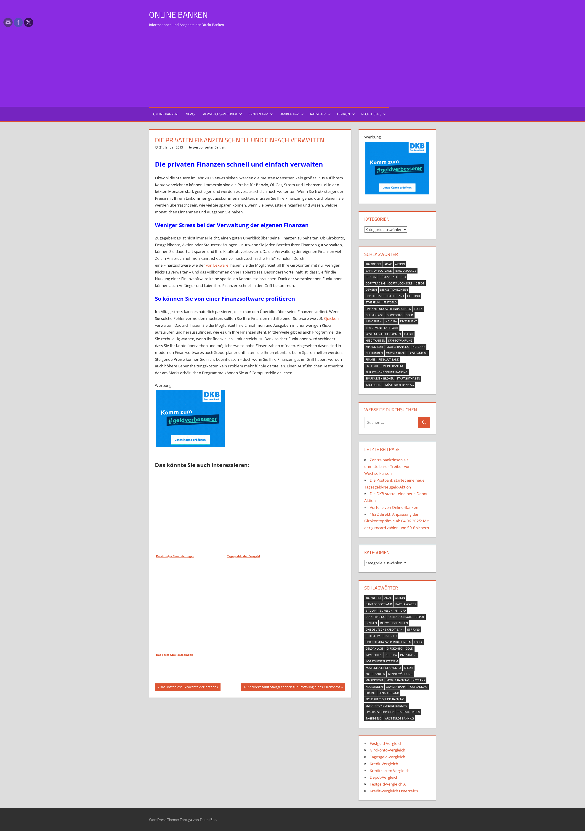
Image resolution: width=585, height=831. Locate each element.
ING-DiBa (391, 321)
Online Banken (178, 14)
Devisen (371, 290)
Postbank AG (418, 353)
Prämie (370, 359)
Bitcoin (371, 277)
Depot (419, 283)
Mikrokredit (374, 347)
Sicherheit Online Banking (385, 366)
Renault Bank (389, 359)
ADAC (388, 264)
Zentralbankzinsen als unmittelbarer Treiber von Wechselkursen (387, 466)
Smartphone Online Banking (386, 372)
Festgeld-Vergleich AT (389, 784)
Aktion (400, 264)
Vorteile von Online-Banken (394, 507)
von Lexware (217, 265)
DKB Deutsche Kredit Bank (385, 296)
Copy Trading (375, 283)
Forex (418, 309)
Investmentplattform (382, 328)
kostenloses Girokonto (383, 334)
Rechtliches (371, 114)
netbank (418, 347)
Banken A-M (258, 114)
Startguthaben (408, 378)
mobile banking (397, 347)
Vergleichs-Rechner (220, 114)
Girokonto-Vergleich (387, 750)
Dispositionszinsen (394, 290)
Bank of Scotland (379, 271)
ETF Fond (413, 296)
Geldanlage (374, 315)
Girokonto (394, 315)
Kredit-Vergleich (384, 763)
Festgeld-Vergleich (386, 743)
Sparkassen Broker (380, 378)
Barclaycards (405, 271)
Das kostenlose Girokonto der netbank (189, 688)
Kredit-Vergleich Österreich (394, 791)
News (190, 114)
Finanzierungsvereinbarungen (388, 309)
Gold (409, 315)
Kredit (408, 334)
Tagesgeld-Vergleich (387, 756)
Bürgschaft (388, 277)
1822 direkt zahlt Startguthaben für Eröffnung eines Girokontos (291, 688)
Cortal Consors (400, 283)
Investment (408, 321)
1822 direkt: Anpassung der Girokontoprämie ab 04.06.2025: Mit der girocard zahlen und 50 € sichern (396, 521)
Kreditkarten (375, 340)
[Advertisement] (292, 69)
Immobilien (374, 321)
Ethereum (373, 302)
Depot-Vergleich (384, 777)
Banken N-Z (289, 114)
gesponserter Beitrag (209, 147)
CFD (403, 277)
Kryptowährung (400, 340)
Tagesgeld (373, 385)
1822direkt (373, 264)
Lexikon (343, 114)
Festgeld (390, 302)
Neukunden (374, 353)
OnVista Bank (395, 353)
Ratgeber (318, 114)
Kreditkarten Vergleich (390, 770)
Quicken (331, 318)
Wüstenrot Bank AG (399, 385)
